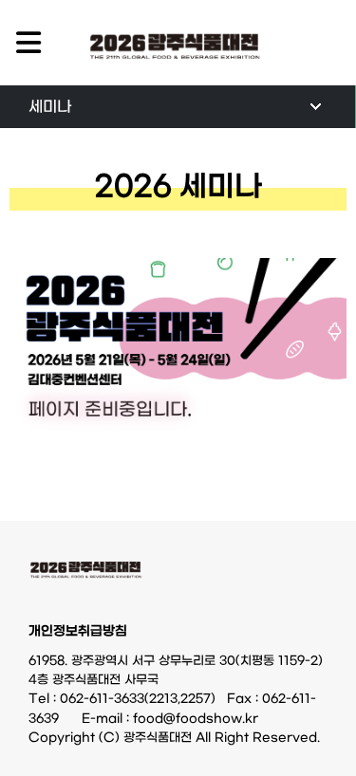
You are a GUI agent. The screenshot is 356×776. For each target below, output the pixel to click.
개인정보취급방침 (77, 631)
